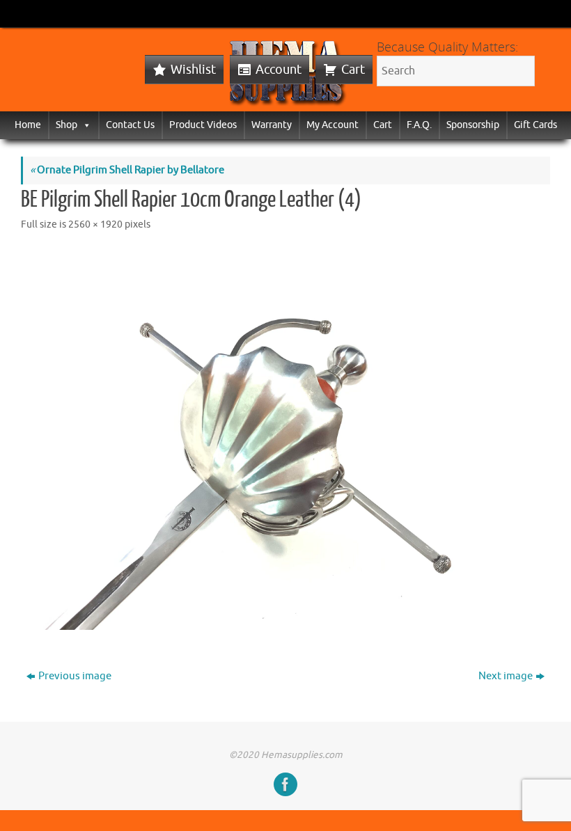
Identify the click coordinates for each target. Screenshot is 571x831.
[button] (84, 125)
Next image (505, 676)
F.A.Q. (419, 125)
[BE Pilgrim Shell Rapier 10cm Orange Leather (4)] (285, 439)
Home (28, 125)
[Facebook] (285, 784)
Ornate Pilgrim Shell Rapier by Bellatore (127, 170)
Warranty (271, 125)
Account (279, 69)
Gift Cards (535, 125)
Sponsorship (472, 125)
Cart (353, 69)
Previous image (74, 676)
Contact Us (130, 125)
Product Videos (203, 125)
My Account (332, 125)
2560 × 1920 (95, 224)
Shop (66, 125)
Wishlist (193, 69)
